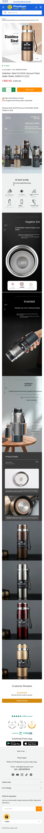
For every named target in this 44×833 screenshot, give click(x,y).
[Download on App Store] (30, 743)
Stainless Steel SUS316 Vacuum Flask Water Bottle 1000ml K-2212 (20, 20)
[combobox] (22, 12)
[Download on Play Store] (13, 743)
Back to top (21, 751)
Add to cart (29, 90)
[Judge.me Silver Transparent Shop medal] (22, 725)
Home (3, 19)
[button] (40, 7)
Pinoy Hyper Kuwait (12, 828)
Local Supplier (6, 70)
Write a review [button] (22, 701)
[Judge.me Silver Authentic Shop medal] (12, 725)
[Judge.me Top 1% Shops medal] (32, 725)
